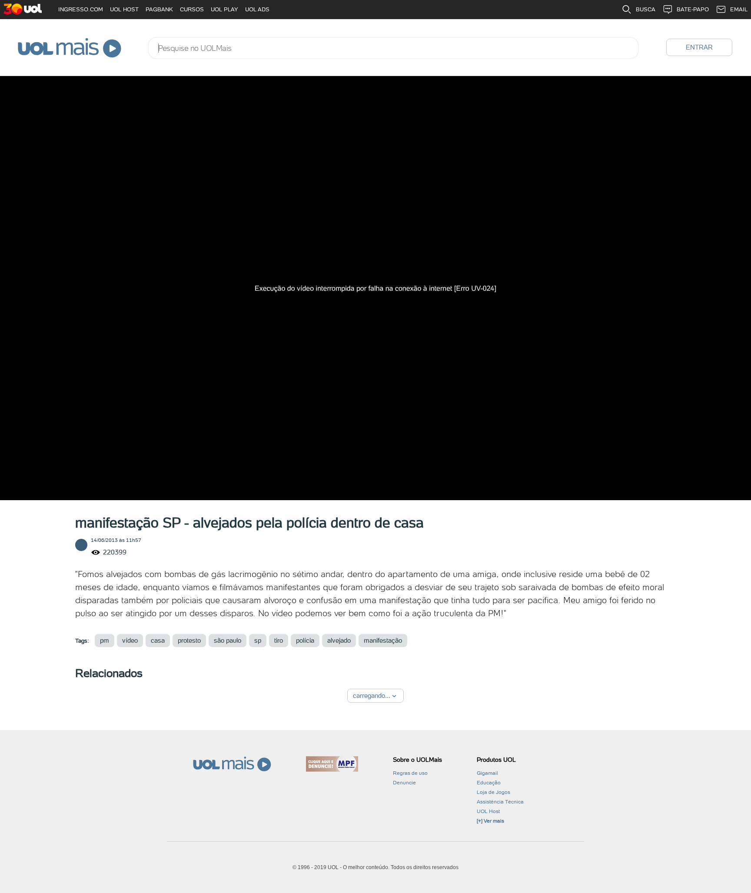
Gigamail (487, 773)
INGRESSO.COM (80, 9)
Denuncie (404, 783)
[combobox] (393, 48)
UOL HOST (124, 9)
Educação (489, 783)
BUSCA (645, 9)
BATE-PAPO (693, 9)
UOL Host (488, 811)
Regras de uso (410, 773)
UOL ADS (257, 9)
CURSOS (192, 9)
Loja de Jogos (493, 792)
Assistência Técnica (500, 802)
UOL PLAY (224, 9)
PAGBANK (159, 9)
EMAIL (739, 9)
